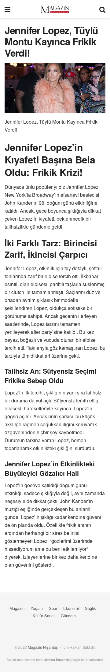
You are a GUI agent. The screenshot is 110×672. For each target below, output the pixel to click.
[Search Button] (102, 9)
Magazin (16, 608)
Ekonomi (71, 608)
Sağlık (90, 608)
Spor (53, 608)
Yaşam (37, 608)
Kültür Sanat (44, 615)
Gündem (68, 615)
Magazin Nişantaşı (43, 647)
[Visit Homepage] (55, 9)
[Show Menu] (7, 9)
